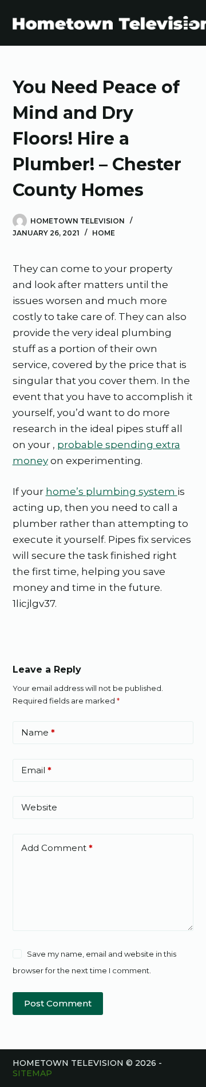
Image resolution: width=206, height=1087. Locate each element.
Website (39, 807)
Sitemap (32, 1073)
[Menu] (188, 23)
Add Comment (57, 847)
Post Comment (58, 1003)
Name (38, 732)
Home (103, 233)
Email (36, 770)
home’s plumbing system (111, 491)
